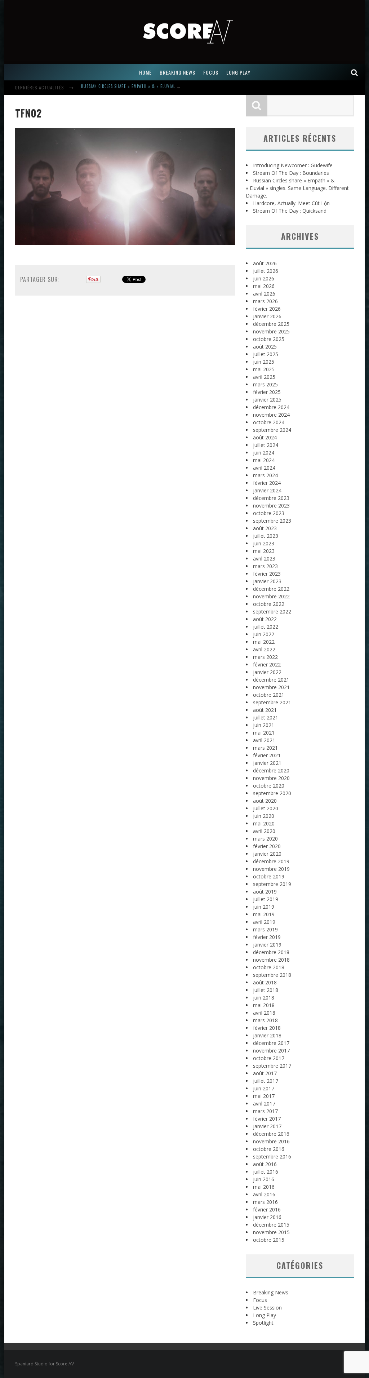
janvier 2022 (267, 672)
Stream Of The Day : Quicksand (289, 210)
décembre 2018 (271, 952)
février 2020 (267, 846)
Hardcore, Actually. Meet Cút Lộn (116, 88)
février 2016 (267, 1209)
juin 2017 (263, 1088)
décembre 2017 (271, 1043)
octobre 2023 (268, 513)
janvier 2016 (267, 1217)
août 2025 (265, 346)
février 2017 (267, 1118)
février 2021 (267, 755)
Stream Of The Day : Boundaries (291, 172)
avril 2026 (264, 293)
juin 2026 (263, 278)
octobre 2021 (268, 694)
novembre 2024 (271, 414)
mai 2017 (264, 1096)
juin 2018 (263, 997)
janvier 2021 (267, 762)
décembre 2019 (271, 861)
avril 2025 (264, 376)
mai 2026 (264, 286)
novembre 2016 (271, 1141)
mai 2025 (264, 369)
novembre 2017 (271, 1050)
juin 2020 (263, 815)
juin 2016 (263, 1179)
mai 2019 (264, 914)
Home (145, 72)
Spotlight (263, 1322)
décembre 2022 (271, 588)
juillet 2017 (265, 1080)
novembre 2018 (271, 959)
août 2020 (265, 800)
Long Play (264, 1315)
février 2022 (267, 664)
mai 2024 (264, 460)
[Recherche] (354, 72)
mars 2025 (265, 384)
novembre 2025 (271, 331)
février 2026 (267, 308)
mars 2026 (265, 301)
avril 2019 (264, 921)
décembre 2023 (271, 498)
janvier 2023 (267, 581)
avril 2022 (264, 649)
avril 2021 (264, 740)
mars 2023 (265, 566)
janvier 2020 (267, 853)
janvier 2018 (267, 1035)
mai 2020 (264, 823)
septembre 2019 (272, 884)
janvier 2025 (267, 399)
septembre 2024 (272, 429)
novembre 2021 (271, 687)
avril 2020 (264, 831)
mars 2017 (265, 1111)
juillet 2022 (265, 626)
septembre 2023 (272, 520)
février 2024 (267, 482)
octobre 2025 (268, 339)
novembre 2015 (271, 1232)
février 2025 (267, 392)
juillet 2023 (265, 535)
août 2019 (265, 891)
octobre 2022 (268, 604)
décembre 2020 (271, 770)
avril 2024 (264, 467)
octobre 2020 (268, 785)
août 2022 (265, 619)
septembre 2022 (272, 611)
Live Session (267, 1307)
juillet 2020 (265, 808)
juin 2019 (263, 906)
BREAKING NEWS (177, 72)
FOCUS (210, 72)
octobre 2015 (268, 1239)
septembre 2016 (272, 1156)
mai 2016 (264, 1186)
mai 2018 (264, 1005)
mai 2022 (264, 641)
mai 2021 (264, 732)
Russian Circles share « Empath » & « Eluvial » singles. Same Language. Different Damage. (297, 188)
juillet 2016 (265, 1171)
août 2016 (265, 1164)
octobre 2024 (268, 422)
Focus (260, 1300)
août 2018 (265, 982)
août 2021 (265, 709)
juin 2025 (263, 361)
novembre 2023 (271, 505)
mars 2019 (265, 929)
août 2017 (265, 1073)
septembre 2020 (272, 793)
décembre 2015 (271, 1224)
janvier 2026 (267, 316)
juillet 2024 (265, 445)
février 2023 (267, 573)
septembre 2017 (272, 1065)
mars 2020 (265, 838)
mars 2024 (265, 475)
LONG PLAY (238, 72)
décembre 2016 (271, 1133)
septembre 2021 (272, 702)
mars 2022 (265, 656)
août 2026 (265, 263)
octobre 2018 (268, 967)
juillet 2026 (265, 270)
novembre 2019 (271, 868)
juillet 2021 (265, 717)
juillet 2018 (265, 990)
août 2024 (265, 437)
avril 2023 (264, 558)
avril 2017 (264, 1103)
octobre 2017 (268, 1058)
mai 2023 (264, 551)
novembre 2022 (271, 596)
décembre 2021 (271, 679)
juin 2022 (263, 634)
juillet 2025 (265, 354)
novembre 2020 (271, 778)
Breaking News (270, 1292)
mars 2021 (265, 747)
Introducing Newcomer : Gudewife (293, 165)
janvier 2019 (267, 944)
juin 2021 (263, 725)
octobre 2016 (268, 1149)
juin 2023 (263, 543)
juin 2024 (263, 452)
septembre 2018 (272, 974)
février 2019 (267, 937)
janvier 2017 (267, 1126)
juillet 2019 (265, 899)
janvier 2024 (267, 490)
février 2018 (267, 1027)
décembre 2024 (271, 407)
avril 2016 (264, 1194)
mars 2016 (265, 1201)
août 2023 (265, 528)
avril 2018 (264, 1012)
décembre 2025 (271, 323)
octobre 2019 (268, 876)
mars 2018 (265, 1020)
